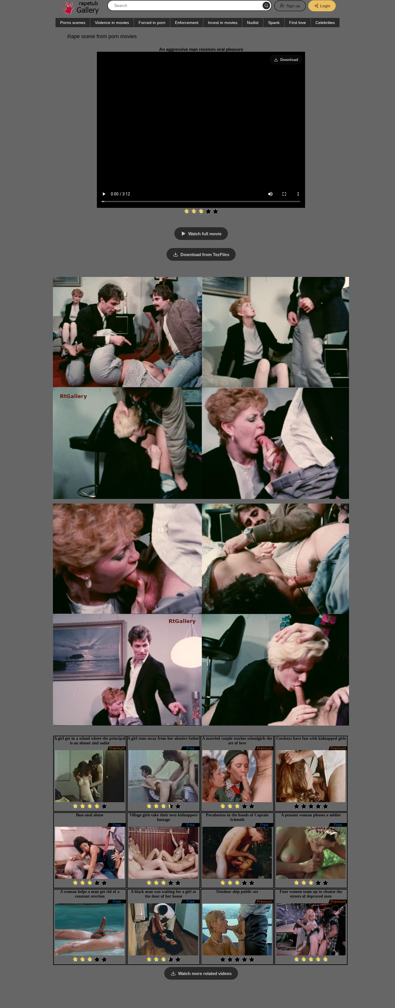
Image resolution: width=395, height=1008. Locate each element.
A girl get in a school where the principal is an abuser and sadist (89, 740)
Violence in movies (112, 22)
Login (325, 5)
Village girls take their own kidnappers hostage (164, 817)
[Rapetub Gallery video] (83, 12)
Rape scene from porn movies (102, 36)
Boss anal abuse (89, 815)
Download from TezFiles (204, 254)
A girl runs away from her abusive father (163, 738)
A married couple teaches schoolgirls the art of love (237, 740)
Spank (274, 22)
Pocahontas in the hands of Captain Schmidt (237, 817)
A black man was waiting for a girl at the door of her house (163, 893)
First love (297, 22)
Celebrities (325, 22)
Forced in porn (152, 22)
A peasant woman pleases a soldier (311, 815)
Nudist (253, 22)
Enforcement (186, 22)
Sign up (293, 5)
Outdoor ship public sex (237, 891)
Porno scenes (72, 22)
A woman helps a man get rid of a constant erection (89, 893)
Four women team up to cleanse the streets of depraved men (311, 893)
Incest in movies (222, 22)
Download (289, 60)
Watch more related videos (205, 973)
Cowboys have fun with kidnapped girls (311, 738)
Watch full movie (205, 233)
